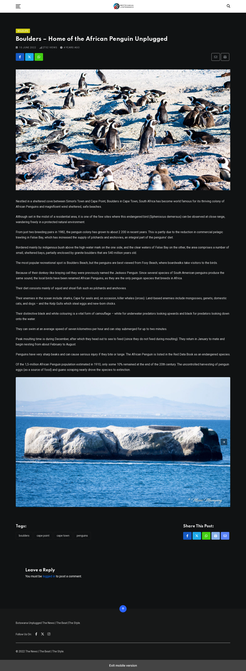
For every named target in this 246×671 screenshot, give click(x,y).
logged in (49, 576)
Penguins (82, 535)
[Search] (228, 6)
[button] (18, 6)
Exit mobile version (123, 665)
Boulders (24, 535)
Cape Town (63, 535)
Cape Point (43, 535)
